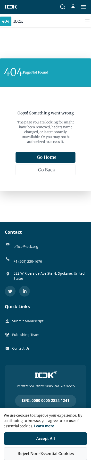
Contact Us (21, 348)
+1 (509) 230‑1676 (28, 261)
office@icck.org (26, 246)
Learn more (44, 426)
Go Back (46, 170)
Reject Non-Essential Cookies (45, 453)
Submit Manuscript (27, 321)
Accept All (45, 438)
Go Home (46, 157)
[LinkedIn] (24, 291)
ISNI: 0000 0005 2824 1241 (45, 400)
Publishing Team (25, 334)
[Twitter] (10, 291)
